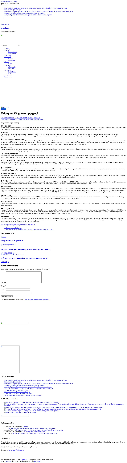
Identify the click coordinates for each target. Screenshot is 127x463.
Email (3, 289)
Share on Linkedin (27, 119)
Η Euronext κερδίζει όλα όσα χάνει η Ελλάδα (18, 393)
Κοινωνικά (7, 57)
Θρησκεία (11, 68)
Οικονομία (7, 55)
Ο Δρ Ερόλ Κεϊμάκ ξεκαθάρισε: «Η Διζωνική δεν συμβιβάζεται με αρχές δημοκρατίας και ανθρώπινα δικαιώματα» (38, 11)
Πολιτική (7, 50)
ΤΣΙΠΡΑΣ (37, 118)
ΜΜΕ (10, 73)
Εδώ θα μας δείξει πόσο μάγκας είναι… (34, 431)
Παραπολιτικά (12, 52)
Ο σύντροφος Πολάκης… (12, 228)
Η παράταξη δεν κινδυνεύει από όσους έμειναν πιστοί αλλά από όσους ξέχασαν (28, 15)
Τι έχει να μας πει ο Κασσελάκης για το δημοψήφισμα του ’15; (25, 258)
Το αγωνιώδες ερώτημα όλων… (13, 241)
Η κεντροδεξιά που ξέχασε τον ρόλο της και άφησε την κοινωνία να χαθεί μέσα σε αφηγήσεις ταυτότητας (35, 8)
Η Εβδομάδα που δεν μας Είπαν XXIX (16, 390)
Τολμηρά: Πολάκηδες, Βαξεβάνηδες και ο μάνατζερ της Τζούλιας (25, 249)
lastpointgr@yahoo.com (16, 450)
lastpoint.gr (5, 28)
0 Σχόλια (17, 118)
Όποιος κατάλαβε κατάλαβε (12, 10)
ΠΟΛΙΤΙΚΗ (23, 118)
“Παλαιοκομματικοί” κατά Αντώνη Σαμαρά (17, 392)
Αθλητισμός (11, 67)
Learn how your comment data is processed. (37, 299)
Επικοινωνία (8, 77)
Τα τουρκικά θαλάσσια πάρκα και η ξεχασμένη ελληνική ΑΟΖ (22, 395)
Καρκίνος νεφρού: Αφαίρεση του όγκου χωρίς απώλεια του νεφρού (24, 13)
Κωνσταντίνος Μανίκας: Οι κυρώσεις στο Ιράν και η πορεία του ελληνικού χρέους (28, 388)
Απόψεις (7, 48)
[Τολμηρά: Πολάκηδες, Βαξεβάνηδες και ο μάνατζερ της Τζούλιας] (5, 246)
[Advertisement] (63, 92)
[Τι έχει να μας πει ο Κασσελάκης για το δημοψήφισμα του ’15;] (12, 254)
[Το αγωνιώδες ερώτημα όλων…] (3, 237)
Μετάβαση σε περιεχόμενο (9, 1)
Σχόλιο (3, 282)
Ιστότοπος (4, 293)
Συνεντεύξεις (12, 53)
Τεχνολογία (7, 70)
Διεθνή (10, 63)
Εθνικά (6, 62)
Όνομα (3, 286)
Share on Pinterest (38, 119)
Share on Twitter (17, 119)
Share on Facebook (6, 119)
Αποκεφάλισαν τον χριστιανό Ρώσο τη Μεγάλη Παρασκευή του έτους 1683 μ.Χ (29, 229)
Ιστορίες (10, 58)
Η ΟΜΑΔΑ (8, 75)
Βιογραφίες (11, 60)
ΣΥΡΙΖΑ (30, 118)
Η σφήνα (25, 426)
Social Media (12, 72)
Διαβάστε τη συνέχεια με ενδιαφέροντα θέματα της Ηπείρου (18, 224)
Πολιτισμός (7, 65)
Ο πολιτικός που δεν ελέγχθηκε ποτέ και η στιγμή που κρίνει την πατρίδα (35, 433)
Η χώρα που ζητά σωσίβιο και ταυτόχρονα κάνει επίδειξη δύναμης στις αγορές (32, 428)
